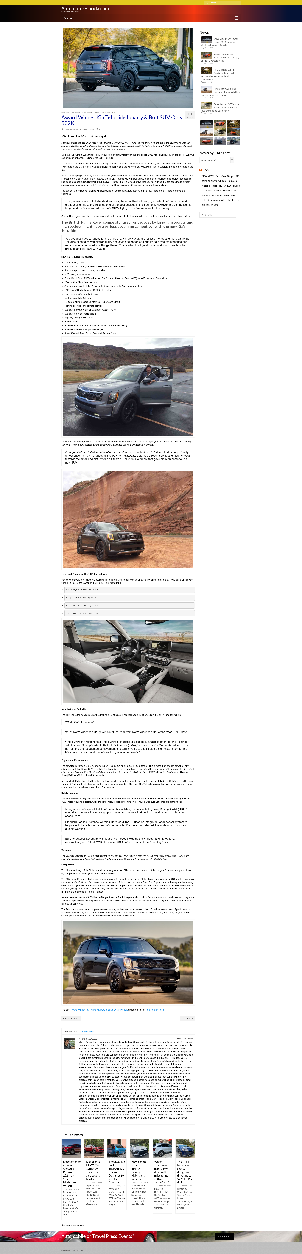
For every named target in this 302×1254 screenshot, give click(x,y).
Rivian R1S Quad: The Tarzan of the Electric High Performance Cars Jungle (220, 92)
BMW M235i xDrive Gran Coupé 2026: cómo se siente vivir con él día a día (219, 42)
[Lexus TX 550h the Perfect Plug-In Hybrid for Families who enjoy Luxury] (233, 141)
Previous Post (72, 1018)
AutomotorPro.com (155, 1009)
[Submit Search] (206, 3)
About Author (70, 1031)
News (92, 129)
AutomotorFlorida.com (85, 8)
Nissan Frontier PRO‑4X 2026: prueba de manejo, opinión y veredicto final (220, 57)
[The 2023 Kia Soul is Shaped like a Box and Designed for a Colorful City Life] (116, 1148)
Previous (64, 1179)
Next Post (186, 1018)
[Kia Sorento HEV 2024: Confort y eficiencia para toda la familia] (94, 1148)
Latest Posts (88, 1031)
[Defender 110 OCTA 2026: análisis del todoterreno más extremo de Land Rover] (219, 132)
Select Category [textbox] (209, 159)
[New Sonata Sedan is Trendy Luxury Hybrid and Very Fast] (139, 1148)
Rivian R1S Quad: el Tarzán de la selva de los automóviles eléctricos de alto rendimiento (219, 74)
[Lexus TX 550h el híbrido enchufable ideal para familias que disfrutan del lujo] (219, 141)
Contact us (224, 1236)
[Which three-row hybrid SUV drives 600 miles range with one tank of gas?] (162, 1148)
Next (192, 1179)
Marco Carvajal (72, 129)
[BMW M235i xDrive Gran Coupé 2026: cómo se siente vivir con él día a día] (206, 124)
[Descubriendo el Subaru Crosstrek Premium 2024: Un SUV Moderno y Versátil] (71, 1148)
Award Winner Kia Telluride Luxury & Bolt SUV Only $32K (99, 1009)
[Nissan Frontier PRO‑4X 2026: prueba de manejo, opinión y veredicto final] (219, 124)
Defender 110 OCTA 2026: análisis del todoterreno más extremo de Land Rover (220, 107)
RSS (205, 169)
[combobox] (216, 160)
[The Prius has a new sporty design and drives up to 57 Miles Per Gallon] (185, 1148)
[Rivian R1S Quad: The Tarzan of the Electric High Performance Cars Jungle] (206, 132)
